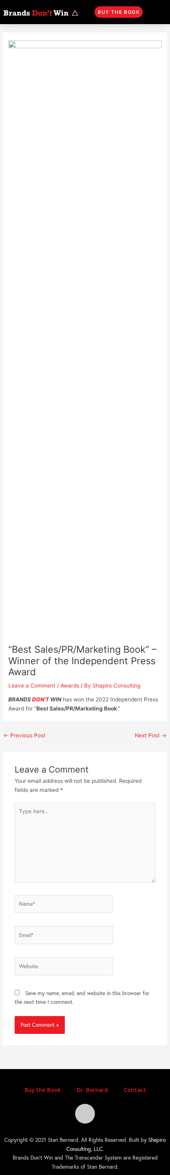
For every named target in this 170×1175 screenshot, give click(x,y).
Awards (69, 685)
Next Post (150, 735)
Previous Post (24, 735)
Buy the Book (43, 1090)
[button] (118, 12)
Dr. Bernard (92, 1090)
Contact (135, 1090)
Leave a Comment (31, 685)
